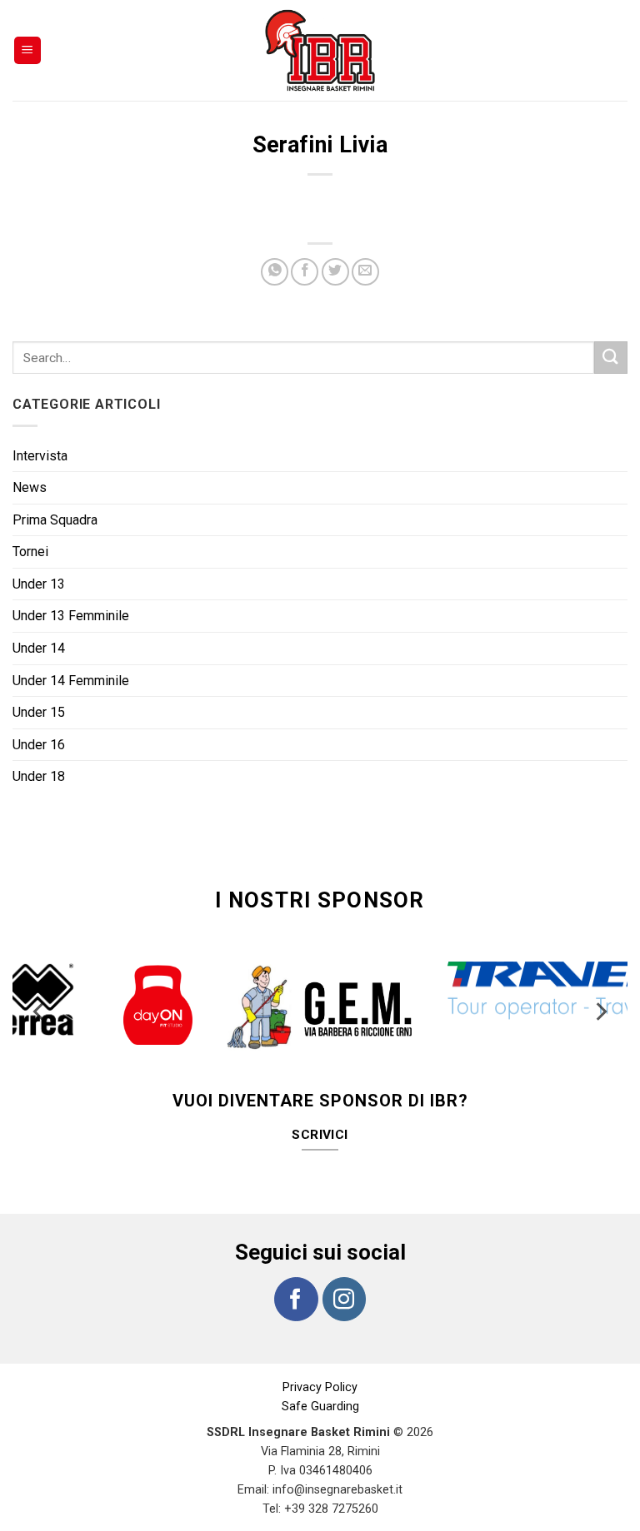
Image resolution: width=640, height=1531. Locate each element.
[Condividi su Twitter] (335, 272)
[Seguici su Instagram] (344, 1298)
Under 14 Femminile (70, 680)
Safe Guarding (320, 1406)
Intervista (40, 456)
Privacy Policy (320, 1387)
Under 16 (38, 745)
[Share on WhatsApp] (274, 272)
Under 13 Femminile (70, 616)
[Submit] (611, 357)
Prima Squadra (55, 520)
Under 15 (38, 712)
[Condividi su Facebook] (304, 272)
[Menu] (28, 50)
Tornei (30, 551)
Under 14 (38, 648)
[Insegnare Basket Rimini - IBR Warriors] (320, 50)
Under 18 (38, 776)
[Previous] (40, 1012)
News (29, 487)
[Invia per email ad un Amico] (365, 272)
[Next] (600, 1012)
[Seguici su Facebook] (296, 1298)
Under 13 (38, 584)
